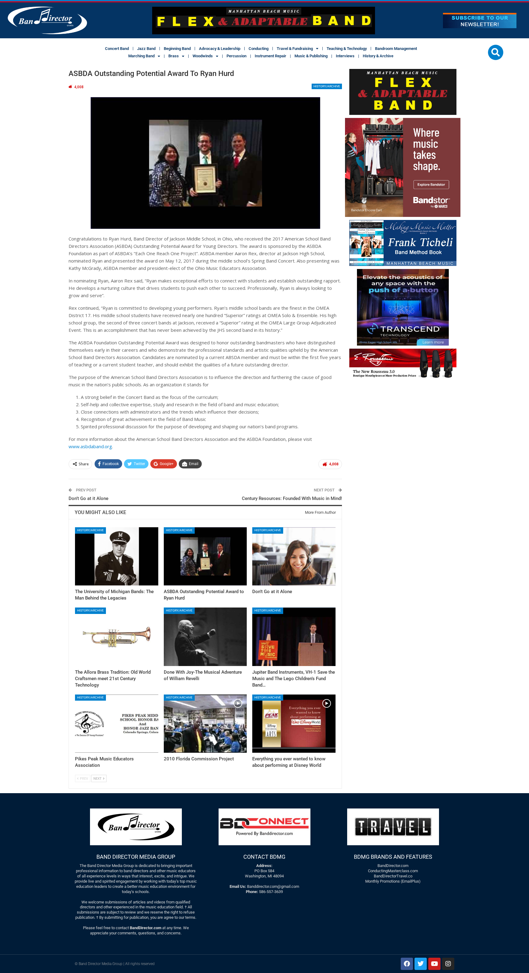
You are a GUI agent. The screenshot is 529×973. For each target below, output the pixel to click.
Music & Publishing (311, 56)
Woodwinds (203, 56)
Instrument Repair (270, 56)
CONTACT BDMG (264, 857)
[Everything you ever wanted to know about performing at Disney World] (294, 724)
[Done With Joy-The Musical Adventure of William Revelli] (205, 637)
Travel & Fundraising (295, 48)
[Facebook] (407, 964)
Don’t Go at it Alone (88, 498)
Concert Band (117, 48)
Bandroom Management (396, 48)
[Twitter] (421, 964)
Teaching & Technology (347, 48)
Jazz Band (146, 48)
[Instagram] (448, 964)
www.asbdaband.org (90, 446)
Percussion (236, 56)
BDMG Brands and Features (393, 857)
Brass (173, 56)
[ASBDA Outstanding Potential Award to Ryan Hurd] (205, 556)
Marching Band (141, 56)
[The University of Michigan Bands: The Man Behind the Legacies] (116, 556)
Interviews (345, 56)
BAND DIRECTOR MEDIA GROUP (135, 857)
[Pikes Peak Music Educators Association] (116, 724)
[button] (495, 52)
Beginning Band (177, 48)
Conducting (258, 48)
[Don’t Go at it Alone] (294, 556)
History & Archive (378, 56)
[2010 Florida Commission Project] (205, 724)
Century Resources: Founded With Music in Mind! (292, 498)
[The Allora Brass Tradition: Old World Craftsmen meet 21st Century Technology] (116, 637)
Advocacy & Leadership (219, 48)
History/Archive (326, 86)
